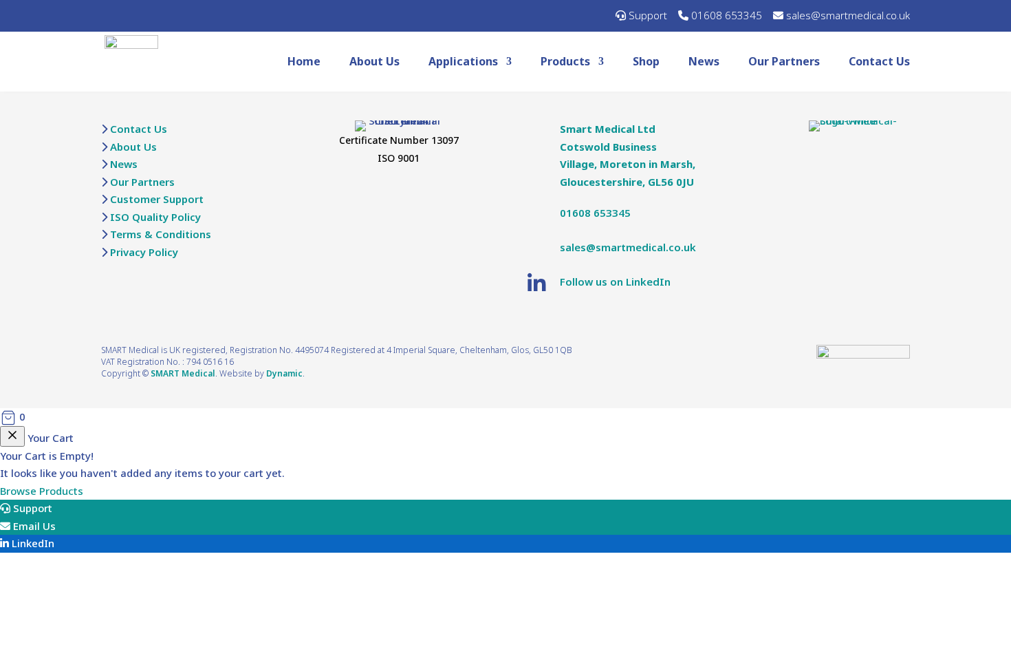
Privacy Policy (144, 252)
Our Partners (784, 61)
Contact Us (879, 61)
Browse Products (41, 491)
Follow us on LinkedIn (615, 281)
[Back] (12, 436)
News (703, 61)
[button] (505, 417)
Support (648, 15)
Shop (646, 61)
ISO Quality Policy (155, 217)
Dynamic (284, 373)
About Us (374, 61)
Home (303, 61)
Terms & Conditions (160, 234)
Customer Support (157, 199)
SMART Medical (183, 373)
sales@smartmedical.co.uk (848, 15)
